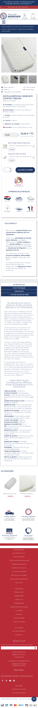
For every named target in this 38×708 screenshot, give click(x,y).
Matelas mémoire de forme (19, 607)
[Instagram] (6, 680)
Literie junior (19, 599)
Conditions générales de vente (19, 560)
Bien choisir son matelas (19, 575)
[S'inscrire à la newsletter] (35, 647)
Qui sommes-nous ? (19, 553)
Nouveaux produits (19, 631)
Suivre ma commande (19, 571)
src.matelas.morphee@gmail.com (19, 661)
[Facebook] (2, 680)
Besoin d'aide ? (19, 670)
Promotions (19, 634)
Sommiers (19, 614)
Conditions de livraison (19, 568)
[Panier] (33, 16)
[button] (5, 22)
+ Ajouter (11, 149)
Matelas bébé (19, 595)
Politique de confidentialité (19, 579)
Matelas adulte (19, 603)
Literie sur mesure (19, 621)
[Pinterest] (14, 680)
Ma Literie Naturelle (19, 693)
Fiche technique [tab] (19, 288)
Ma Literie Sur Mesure (19, 689)
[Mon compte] (25, 16)
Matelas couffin (19, 592)
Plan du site (19, 582)
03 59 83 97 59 (19, 657)
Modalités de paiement (19, 564)
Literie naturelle (19, 618)
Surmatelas (19, 610)
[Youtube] (10, 680)
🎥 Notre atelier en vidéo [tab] (19, 295)
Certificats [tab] (19, 291)
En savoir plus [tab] (19, 285)
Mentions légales (19, 556)
